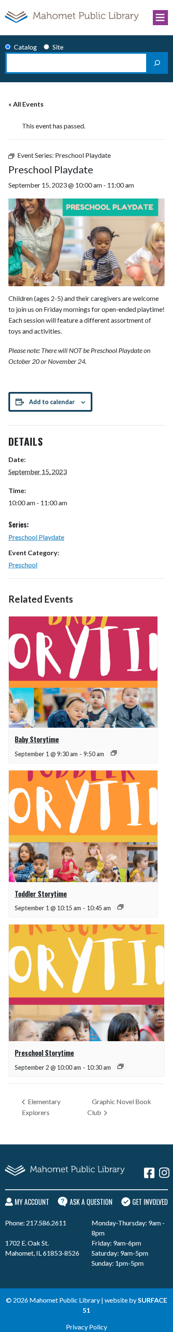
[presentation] (83, 672)
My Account (32, 1202)
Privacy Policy (86, 1327)
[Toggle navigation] (160, 17)
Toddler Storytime (41, 894)
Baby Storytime (37, 739)
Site (57, 47)
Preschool (22, 565)
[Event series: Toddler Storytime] (120, 906)
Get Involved (150, 1202)
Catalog (25, 47)
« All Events (26, 104)
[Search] (157, 63)
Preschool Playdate (36, 537)
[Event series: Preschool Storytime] (120, 1066)
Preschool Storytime (44, 1053)
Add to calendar (52, 401)
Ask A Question (91, 1202)
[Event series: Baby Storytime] (114, 752)
